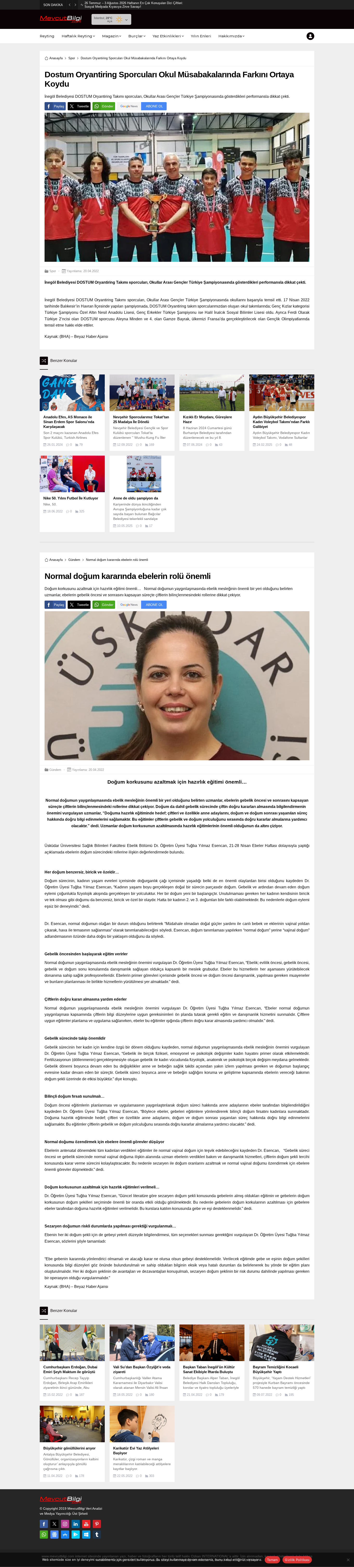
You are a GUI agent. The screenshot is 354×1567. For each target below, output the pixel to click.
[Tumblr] (97, 1534)
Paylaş (59, 106)
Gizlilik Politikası (297, 1560)
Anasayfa (56, 58)
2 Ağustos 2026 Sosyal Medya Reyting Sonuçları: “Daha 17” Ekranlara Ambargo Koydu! (134, 4)
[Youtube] (86, 1524)
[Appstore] (65, 1534)
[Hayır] (348, 1559)
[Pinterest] (97, 1524)
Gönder (107, 106)
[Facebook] (44, 1524)
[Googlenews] (54, 1534)
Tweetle (83, 106)
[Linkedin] (76, 1524)
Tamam (272, 1560)
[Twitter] (54, 1524)
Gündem (74, 560)
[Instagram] (65, 1524)
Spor (71, 58)
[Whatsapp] (44, 1534)
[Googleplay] (76, 1534)
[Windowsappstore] (86, 1534)
